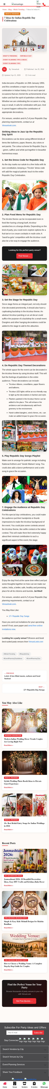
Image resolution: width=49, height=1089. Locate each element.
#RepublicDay (24, 654)
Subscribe (38, 1033)
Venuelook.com (9, 125)
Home (5, 10)
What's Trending (18, 10)
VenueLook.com (36, 642)
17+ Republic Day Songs (19, 616)
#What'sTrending (9, 654)
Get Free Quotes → (24, 1001)
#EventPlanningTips (33, 658)
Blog (10, 10)
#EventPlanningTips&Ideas (13, 658)
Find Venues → (24, 256)
